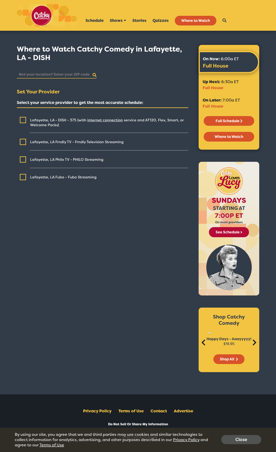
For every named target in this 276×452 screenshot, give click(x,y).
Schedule (94, 20)
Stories (139, 20)
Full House (215, 65)
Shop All (227, 359)
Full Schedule (227, 121)
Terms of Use (131, 411)
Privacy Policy (97, 411)
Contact (159, 411)
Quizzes (161, 20)
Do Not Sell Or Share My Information (138, 424)
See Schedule (228, 232)
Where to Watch (195, 20)
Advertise (183, 411)
